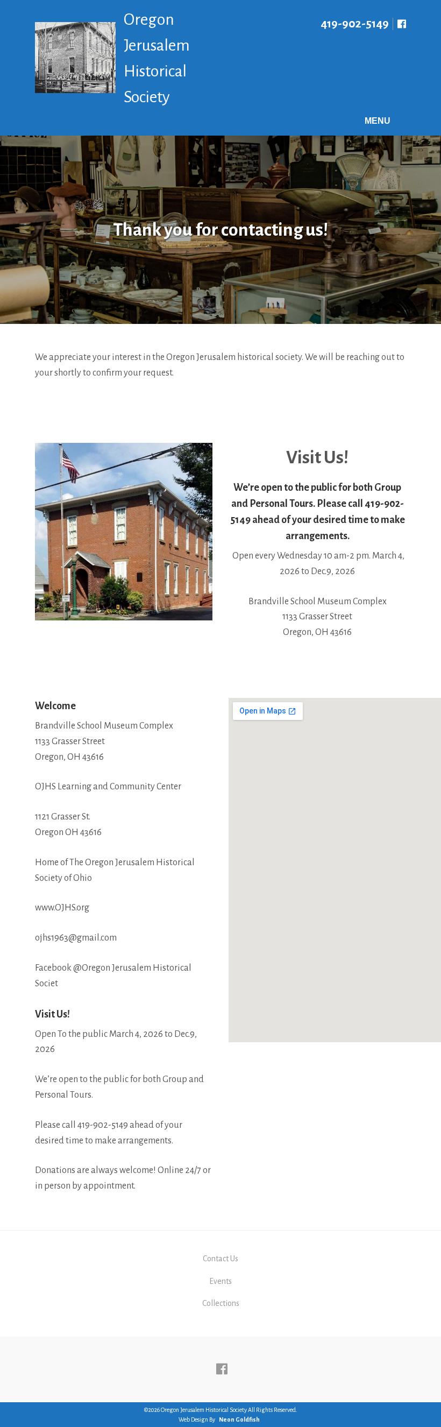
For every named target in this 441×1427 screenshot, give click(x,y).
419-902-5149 (355, 24)
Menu (377, 120)
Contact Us (220, 1258)
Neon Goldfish (239, 1419)
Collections (220, 1303)
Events (220, 1281)
